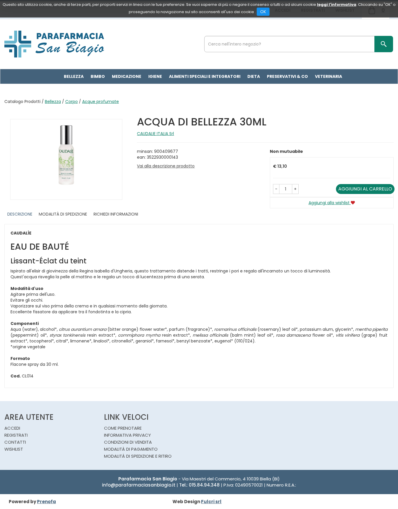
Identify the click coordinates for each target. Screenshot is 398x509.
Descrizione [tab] (19, 214)
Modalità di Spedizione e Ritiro (138, 456)
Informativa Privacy (127, 435)
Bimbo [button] (98, 76)
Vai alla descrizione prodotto (166, 166)
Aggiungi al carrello (365, 189)
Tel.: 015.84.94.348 (199, 485)
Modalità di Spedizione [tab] (63, 214)
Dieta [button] (253, 76)
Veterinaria (328, 76)
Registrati (16, 435)
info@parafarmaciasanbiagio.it (138, 485)
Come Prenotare (123, 428)
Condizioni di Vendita (128, 442)
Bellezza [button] (74, 76)
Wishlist (13, 449)
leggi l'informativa (336, 4)
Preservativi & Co (287, 76)
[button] (276, 189)
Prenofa (46, 501)
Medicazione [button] (126, 76)
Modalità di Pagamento (131, 449)
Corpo (71, 101)
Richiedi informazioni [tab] (116, 214)
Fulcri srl (211, 501)
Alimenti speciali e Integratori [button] (204, 76)
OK (263, 12)
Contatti (15, 442)
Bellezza (53, 101)
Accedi (12, 428)
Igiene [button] (155, 76)
